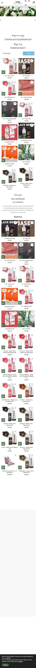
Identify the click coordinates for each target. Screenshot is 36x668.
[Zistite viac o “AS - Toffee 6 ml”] (20, 115)
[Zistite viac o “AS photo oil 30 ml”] (3, 160)
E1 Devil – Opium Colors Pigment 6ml (10, 424)
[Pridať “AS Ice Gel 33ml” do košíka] (20, 158)
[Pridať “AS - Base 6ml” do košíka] (20, 72)
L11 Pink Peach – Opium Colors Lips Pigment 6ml (10, 400)
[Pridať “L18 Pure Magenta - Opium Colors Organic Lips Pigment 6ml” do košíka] (20, 371)
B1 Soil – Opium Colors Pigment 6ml (26, 184)
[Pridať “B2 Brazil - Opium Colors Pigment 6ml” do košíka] (3, 182)
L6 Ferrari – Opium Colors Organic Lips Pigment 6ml (26, 351)
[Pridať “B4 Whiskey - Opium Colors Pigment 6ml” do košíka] (20, 467)
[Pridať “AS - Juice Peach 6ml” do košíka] (20, 94)
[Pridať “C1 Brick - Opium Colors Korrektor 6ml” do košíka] (20, 396)
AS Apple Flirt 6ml (9, 142)
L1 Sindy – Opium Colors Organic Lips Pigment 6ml (9, 351)
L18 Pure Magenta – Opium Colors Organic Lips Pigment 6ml (26, 376)
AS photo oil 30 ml (9, 163)
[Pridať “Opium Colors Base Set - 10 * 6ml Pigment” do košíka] (3, 467)
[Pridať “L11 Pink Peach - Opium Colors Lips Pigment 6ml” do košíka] (3, 396)
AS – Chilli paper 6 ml (9, 97)
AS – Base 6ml (26, 75)
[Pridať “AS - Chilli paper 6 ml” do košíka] (3, 94)
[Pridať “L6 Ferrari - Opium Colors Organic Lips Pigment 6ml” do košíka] (20, 347)
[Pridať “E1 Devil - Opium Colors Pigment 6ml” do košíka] (3, 420)
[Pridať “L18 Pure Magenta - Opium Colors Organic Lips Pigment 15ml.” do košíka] (3, 371)
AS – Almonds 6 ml (9, 75)
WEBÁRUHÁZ (18, 216)
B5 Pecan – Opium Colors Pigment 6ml (26, 448)
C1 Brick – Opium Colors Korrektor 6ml (26, 400)
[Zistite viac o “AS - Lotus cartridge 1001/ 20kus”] (3, 115)
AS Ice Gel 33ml (26, 161)
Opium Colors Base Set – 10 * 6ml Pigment (9, 471)
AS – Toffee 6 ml (26, 118)
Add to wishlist (15, 60)
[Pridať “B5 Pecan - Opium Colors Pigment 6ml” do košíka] (20, 444)
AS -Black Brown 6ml (26, 140)
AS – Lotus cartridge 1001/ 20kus (9, 119)
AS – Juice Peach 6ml (26, 97)
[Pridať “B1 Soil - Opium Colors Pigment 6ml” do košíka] (20, 180)
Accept (5, 665)
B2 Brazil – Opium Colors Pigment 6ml (9, 186)
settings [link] (20, 661)
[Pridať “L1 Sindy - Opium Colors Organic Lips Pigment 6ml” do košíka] (3, 347)
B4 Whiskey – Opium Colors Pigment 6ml (26, 471)
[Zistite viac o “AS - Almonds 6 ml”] (3, 72)
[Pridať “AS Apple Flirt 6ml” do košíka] (3, 138)
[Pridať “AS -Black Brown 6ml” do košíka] (20, 137)
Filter (29, 53)
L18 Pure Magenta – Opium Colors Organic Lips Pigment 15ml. (9, 376)
